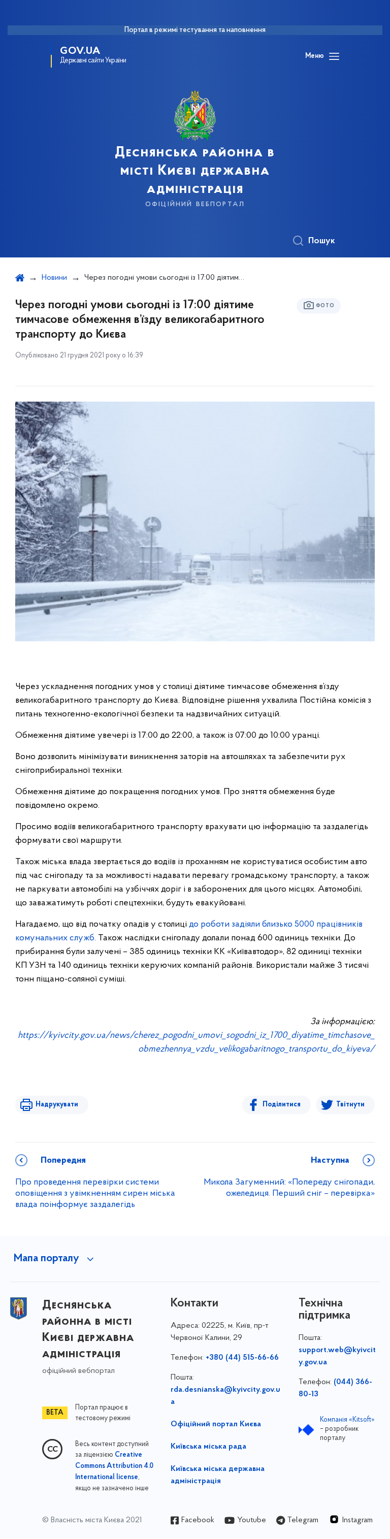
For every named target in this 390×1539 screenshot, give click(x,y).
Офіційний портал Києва (216, 1424)
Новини (54, 278)
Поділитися (282, 1104)
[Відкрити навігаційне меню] (334, 56)
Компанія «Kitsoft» (347, 1420)
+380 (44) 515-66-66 (242, 1358)
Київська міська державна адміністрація (218, 1475)
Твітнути (350, 1104)
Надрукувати (57, 1104)
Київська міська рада (208, 1447)
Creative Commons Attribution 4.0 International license (114, 1466)
